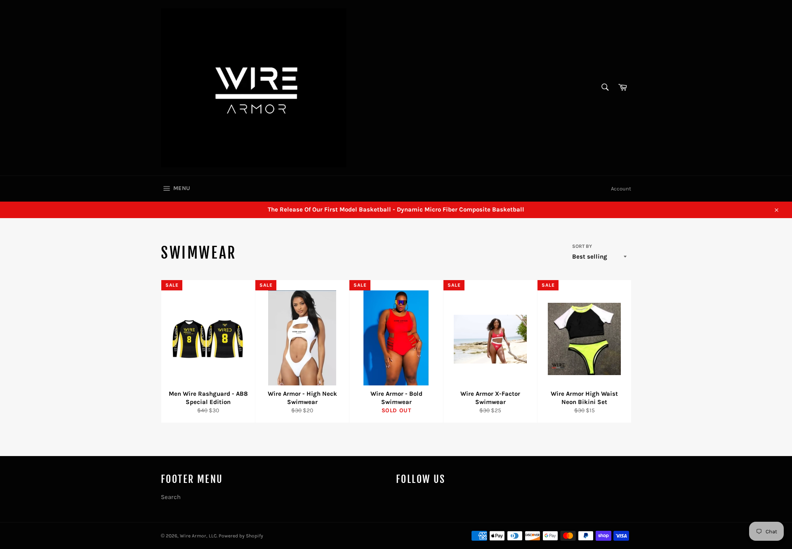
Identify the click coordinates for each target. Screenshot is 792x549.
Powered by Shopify (241, 536)
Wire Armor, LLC (198, 536)
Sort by (582, 246)
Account (621, 188)
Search (171, 497)
